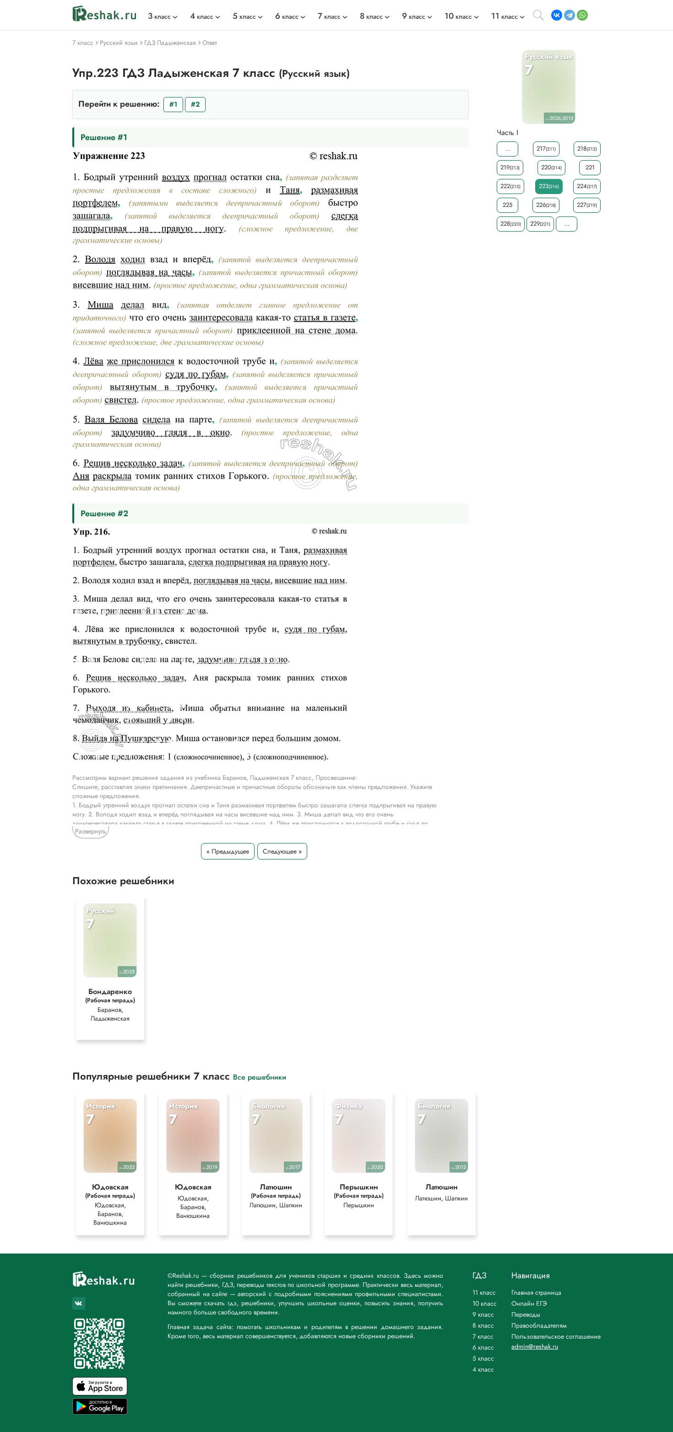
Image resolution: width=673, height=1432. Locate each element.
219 (510, 167)
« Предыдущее (227, 851)
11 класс (484, 1292)
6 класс (483, 1347)
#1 (173, 104)
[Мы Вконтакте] (78, 1303)
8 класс (483, 1325)
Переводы (525, 1314)
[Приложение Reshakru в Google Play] (99, 1412)
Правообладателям (539, 1325)
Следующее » (282, 851)
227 (587, 204)
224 (587, 186)
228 (510, 223)
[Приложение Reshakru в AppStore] (99, 1393)
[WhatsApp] (582, 15)
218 (587, 148)
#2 (195, 104)
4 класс (483, 1369)
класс (159, 16)
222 (510, 186)
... (507, 148)
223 (549, 186)
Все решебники (259, 1076)
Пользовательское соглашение (556, 1336)
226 (546, 204)
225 (507, 204)
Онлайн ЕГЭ (529, 1303)
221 (590, 167)
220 (551, 167)
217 (546, 148)
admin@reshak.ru (534, 1346)
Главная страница (536, 1292)
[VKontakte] (556, 15)
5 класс (483, 1358)
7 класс (483, 1336)
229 (540, 223)
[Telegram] (569, 15)
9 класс (483, 1314)
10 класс (484, 1303)
